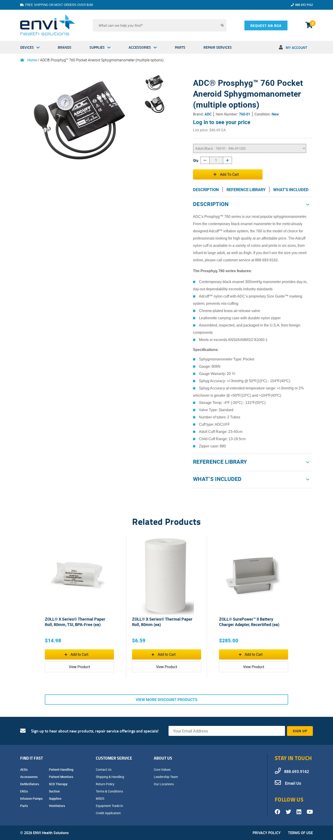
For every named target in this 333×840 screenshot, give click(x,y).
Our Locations (164, 784)
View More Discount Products (166, 699)
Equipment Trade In (110, 806)
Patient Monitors (61, 777)
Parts (180, 47)
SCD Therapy (58, 784)
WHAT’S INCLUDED (291, 189)
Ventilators (57, 806)
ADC (208, 114)
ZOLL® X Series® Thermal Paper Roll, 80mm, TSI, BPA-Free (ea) (75, 621)
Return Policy (105, 784)
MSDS (100, 798)
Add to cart (229, 174)
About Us (163, 758)
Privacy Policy (267, 832)
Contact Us (104, 769)
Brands (64, 47)
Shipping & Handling (110, 777)
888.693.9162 (304, 5)
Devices (27, 47)
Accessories (140, 47)
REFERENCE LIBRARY (246, 189)
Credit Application (108, 813)
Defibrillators (30, 784)
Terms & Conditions (110, 791)
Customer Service (114, 758)
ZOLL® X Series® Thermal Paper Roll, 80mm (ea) (162, 621)
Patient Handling (61, 769)
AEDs (24, 769)
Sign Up (300, 731)
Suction (54, 791)
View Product (79, 666)
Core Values (162, 769)
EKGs (24, 791)
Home (32, 60)
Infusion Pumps (31, 798)
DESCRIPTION (206, 189)
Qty (195, 160)
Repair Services (217, 47)
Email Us (292, 783)
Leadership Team (166, 777)
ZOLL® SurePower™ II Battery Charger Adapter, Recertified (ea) (249, 621)
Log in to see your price (221, 122)
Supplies (97, 47)
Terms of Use (300, 832)
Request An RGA (266, 25)
